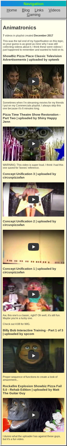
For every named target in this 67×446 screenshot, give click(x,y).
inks (39, 10)
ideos (54, 10)
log (26, 10)
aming (33, 14)
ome (12, 10)
